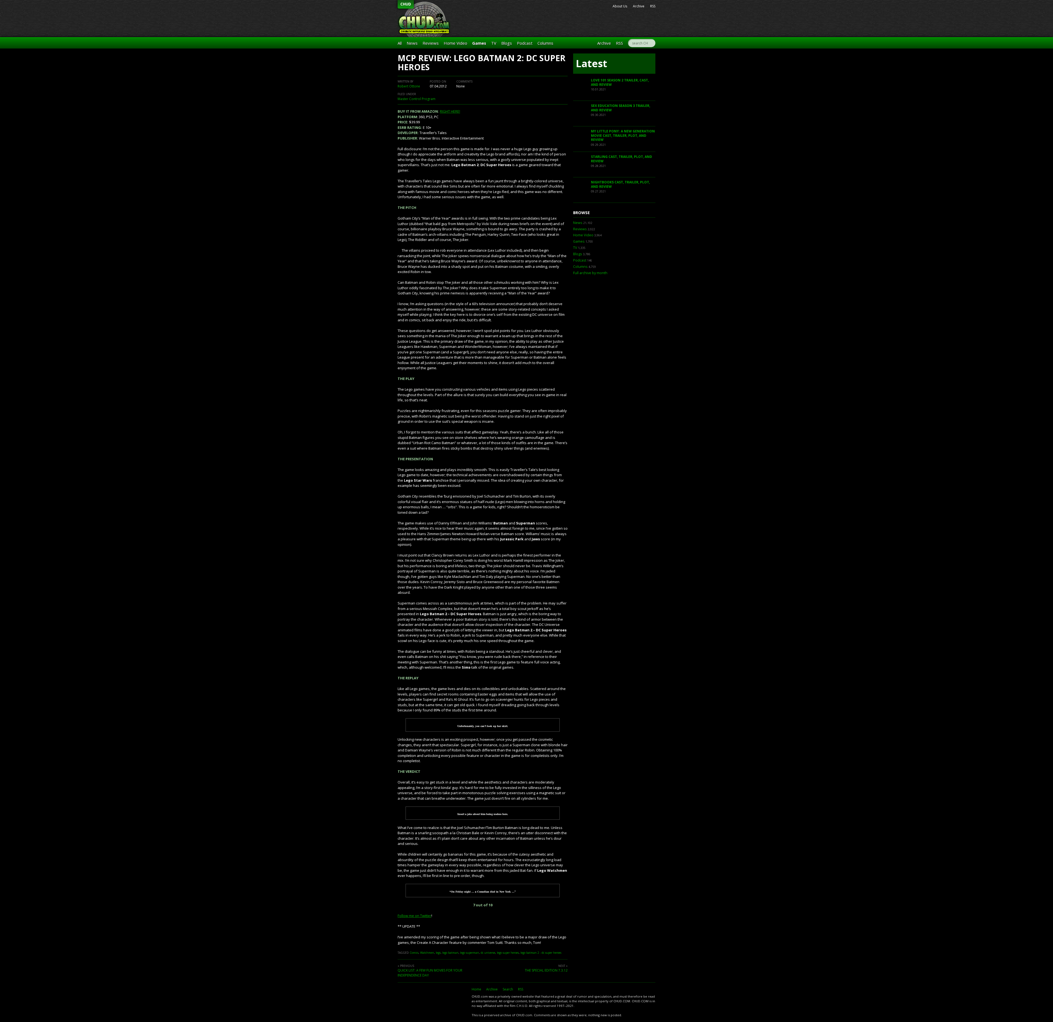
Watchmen (427, 953)
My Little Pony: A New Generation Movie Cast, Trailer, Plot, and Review (623, 135)
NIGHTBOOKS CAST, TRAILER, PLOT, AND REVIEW (620, 184)
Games (479, 43)
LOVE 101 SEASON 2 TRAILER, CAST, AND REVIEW (620, 82)
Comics (414, 953)
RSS (652, 6)
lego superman (469, 953)
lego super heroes (508, 953)
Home (476, 989)
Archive (638, 6)
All (400, 43)
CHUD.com (432, 999)
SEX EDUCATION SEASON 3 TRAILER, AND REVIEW (620, 107)
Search (508, 989)
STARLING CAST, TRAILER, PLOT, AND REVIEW (621, 158)
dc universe (488, 953)
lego (438, 953)
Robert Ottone (409, 86)
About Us (620, 6)
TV (493, 43)
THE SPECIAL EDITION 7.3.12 (546, 970)
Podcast (525, 43)
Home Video (455, 43)
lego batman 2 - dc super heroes (540, 953)
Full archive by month (590, 273)
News (412, 43)
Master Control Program (416, 98)
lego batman (450, 953)
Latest (591, 63)
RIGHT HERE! (450, 111)
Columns (545, 43)
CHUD (405, 4)
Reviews (431, 43)
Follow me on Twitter (414, 915)
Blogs (506, 43)
